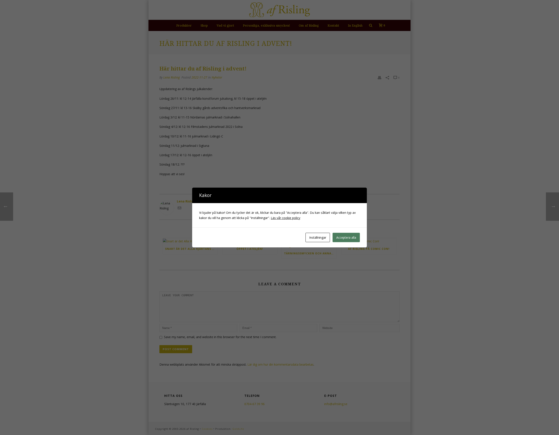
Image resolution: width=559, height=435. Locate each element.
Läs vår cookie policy (285, 218)
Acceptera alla (346, 237)
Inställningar (317, 237)
